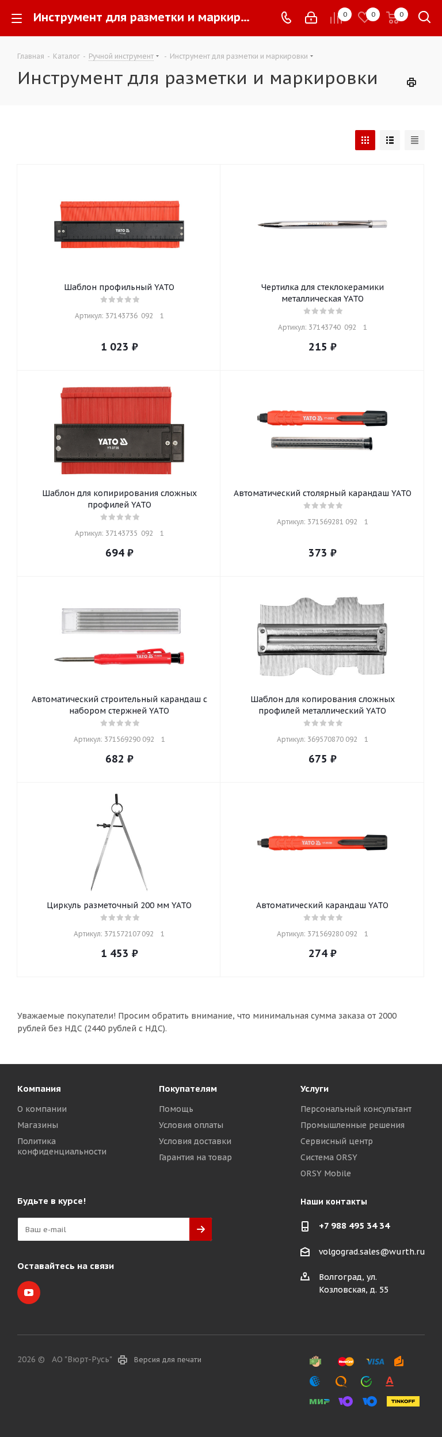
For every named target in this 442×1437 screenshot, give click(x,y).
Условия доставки (195, 1141)
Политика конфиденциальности (61, 1146)
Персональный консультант (355, 1109)
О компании (42, 1109)
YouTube (28, 1292)
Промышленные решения (352, 1125)
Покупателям (188, 1088)
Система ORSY (328, 1157)
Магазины (37, 1125)
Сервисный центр (336, 1141)
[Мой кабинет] (311, 18)
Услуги (314, 1088)
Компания (39, 1088)
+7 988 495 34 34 (354, 1225)
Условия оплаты (191, 1125)
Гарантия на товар (195, 1157)
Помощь (176, 1109)
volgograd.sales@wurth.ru (372, 1252)
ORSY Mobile (325, 1173)
